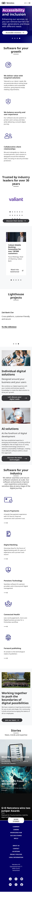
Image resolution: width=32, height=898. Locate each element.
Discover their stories (14, 221)
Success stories (16, 835)
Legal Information (16, 857)
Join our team (10, 720)
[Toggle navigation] (29, 2)
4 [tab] (19, 38)
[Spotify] (10, 884)
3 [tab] (17, 38)
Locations (16, 851)
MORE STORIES (16, 820)
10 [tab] (17, 215)
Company (16, 826)
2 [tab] (14, 38)
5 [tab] (19, 211)
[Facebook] (21, 884)
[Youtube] (21, 879)
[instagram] (16, 884)
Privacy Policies (16, 854)
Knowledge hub (16, 832)
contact (16, 848)
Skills (16, 838)
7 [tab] (10, 215)
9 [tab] (14, 215)
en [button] (25, 3)
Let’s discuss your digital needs (14, 398)
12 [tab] (22, 215)
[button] (16, 199)
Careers (16, 829)
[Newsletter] (16, 879)
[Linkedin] (10, 879)
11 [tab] (19, 215)
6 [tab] (22, 211)
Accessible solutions (13, 33)
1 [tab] (12, 38)
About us (16, 845)
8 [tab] (12, 215)
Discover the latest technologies (14, 459)
